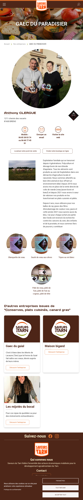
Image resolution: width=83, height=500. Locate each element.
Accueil (7, 44)
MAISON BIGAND (55, 346)
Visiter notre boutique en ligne (57, 151)
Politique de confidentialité (12, 489)
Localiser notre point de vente (25, 151)
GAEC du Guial (15, 346)
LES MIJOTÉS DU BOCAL (20, 406)
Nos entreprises (19, 44)
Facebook (50, 436)
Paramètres (60, 481)
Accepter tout (60, 495)
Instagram (57, 436)
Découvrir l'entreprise (18, 368)
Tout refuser (60, 488)
